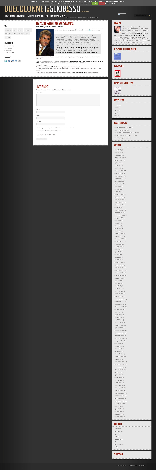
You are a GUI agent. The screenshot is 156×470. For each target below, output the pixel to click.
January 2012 (119, 296)
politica (27, 33)
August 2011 (119, 309)
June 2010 (118, 346)
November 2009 (119, 364)
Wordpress (142, 465)
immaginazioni (119, 439)
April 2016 (118, 191)
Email (38, 115)
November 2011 (119, 301)
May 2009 (118, 380)
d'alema (20, 30)
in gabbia (117, 110)
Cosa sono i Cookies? (111, 3)
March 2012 (118, 291)
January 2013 (119, 265)
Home (67, 17)
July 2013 (118, 249)
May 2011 (118, 317)
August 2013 (119, 246)
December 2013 (119, 239)
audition (117, 107)
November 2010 (119, 333)
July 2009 (118, 375)
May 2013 (118, 254)
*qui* (123, 39)
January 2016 (119, 197)
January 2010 (119, 359)
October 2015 (119, 205)
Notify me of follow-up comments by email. (50, 130)
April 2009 (118, 382)
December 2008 (119, 393)
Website (38, 121)
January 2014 (119, 236)
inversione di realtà (10, 33)
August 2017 (119, 160)
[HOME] (7, 16)
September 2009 (120, 369)
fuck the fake (9, 50)
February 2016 (119, 194)
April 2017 (118, 165)
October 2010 (119, 335)
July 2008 (118, 406)
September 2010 (120, 338)
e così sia (128, 138)
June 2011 (118, 314)
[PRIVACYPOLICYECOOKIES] (18, 16)
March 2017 (118, 168)
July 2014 (118, 220)
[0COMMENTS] (60, 27)
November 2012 (119, 270)
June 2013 (118, 252)
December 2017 (119, 152)
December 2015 (119, 199)
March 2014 (118, 231)
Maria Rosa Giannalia (121, 132)
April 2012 (118, 288)
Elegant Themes (127, 465)
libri (116, 441)
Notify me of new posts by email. (47, 134)
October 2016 (119, 181)
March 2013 (118, 259)
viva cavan (118, 105)
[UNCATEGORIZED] (52, 27)
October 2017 (119, 155)
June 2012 (118, 283)
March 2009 (118, 385)
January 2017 (119, 173)
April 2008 (118, 414)
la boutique (129, 127)
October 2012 (119, 273)
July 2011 (118, 312)
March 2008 (118, 416)
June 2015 (118, 207)
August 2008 (119, 403)
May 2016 (118, 189)
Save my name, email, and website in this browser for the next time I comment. (59, 128)
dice (90, 30)
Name (38, 109)
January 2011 (119, 327)
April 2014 (118, 228)
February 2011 (119, 325)
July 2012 (118, 280)
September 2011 (120, 307)
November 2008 (119, 395)
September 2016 (120, 184)
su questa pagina (119, 1)
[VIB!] (63, 16)
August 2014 (119, 218)
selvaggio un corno (134, 132)
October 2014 (119, 212)
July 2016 (118, 186)
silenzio (117, 115)
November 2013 (119, 241)
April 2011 (118, 320)
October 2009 (119, 367)
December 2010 (119, 330)
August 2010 (119, 341)
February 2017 (119, 171)
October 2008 (119, 398)
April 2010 (118, 351)
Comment (39, 92)
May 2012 (118, 286)
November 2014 (119, 210)
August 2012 (119, 278)
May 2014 (118, 225)
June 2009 (118, 377)
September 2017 (120, 157)
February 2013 (119, 262)
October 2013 (119, 244)
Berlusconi (8, 30)
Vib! (116, 447)
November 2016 (119, 178)
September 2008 (120, 401)
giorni (117, 436)
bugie (14, 30)
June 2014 (118, 223)
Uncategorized (73, 17)
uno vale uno (9, 48)
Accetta (94, 3)
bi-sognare (134, 135)
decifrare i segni (10, 52)
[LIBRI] (46, 16)
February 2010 (119, 356)
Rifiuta (102, 3)
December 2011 (119, 299)
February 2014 (119, 233)
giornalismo (27, 30)
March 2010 (118, 354)
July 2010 (118, 343)
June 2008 (118, 409)
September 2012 (120, 275)
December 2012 (119, 267)
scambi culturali (129, 42)
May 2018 (118, 150)
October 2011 (119, 304)
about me (118, 428)
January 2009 (119, 390)
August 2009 (119, 372)
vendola (7, 37)
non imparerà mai (10, 46)
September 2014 (120, 215)
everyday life (118, 431)
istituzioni (20, 33)
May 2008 (118, 411)
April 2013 (118, 257)
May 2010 (118, 348)
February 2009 (119, 388)
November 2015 (119, 202)
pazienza (117, 113)
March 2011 (118, 322)
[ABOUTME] (31, 16)
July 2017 (118, 163)
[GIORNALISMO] (39, 16)
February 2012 (119, 293)
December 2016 (119, 176)
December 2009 (119, 361)
